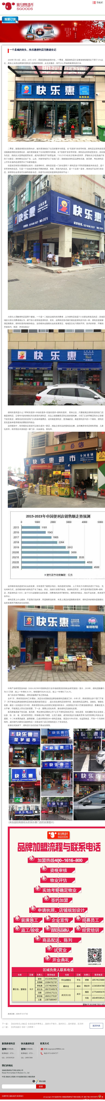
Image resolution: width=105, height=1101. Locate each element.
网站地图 (42, 1081)
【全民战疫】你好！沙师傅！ (22, 1027)
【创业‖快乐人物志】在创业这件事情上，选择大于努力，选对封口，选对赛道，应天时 (46, 1024)
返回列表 (96, 1026)
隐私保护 (13, 1096)
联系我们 (20, 1096)
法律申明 (5, 1096)
